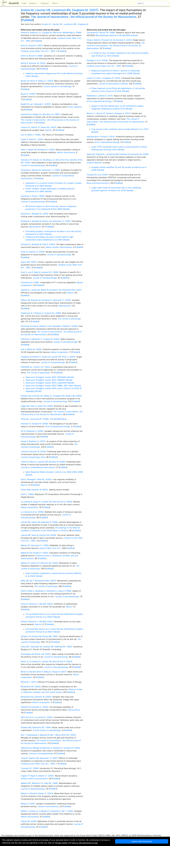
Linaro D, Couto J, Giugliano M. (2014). (104, 78)
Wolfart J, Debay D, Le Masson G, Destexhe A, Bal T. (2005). (47, 811)
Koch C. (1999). (27, 494)
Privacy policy (61, 843)
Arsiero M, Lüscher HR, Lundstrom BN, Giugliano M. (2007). (60, 10)
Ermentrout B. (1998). (30, 282)
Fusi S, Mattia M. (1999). (31, 349)
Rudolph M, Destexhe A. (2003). (35, 707)
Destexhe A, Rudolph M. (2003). (35, 214)
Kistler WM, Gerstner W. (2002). (34, 489)
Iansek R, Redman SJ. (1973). (33, 441)
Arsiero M (46, 24)
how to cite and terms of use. (85, 843)
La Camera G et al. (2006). (32, 512)
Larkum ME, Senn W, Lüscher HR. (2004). (39, 535)
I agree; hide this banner (141, 841)
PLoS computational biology (57, 426)
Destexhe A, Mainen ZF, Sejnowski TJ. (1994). (40, 170)
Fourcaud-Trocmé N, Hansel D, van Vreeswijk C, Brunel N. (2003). (49, 326)
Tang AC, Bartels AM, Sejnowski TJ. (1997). (39, 758)
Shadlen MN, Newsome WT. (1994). (36, 727)
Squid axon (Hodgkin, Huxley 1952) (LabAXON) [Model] (49, 383)
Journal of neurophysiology (33, 165)
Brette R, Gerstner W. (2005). (33, 63)
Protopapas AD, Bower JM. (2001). (36, 654)
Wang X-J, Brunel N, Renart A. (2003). (37, 793)
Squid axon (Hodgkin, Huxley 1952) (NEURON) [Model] (49, 377)
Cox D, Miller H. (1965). (31, 135)
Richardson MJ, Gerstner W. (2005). (36, 697)
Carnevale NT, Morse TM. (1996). (101, 32)
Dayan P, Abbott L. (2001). (32, 139)
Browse (32, 3)
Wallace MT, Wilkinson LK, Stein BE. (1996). (39, 783)
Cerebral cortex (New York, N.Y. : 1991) (38, 51)
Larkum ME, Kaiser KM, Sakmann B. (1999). (39, 522)
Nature (70, 292)
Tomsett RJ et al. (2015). (97, 174)
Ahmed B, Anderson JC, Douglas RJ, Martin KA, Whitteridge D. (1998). (51, 32)
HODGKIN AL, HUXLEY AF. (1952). (36, 367)
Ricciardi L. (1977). (29, 682)
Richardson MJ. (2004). (31, 686)
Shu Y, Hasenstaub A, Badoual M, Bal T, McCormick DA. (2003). (48, 735)
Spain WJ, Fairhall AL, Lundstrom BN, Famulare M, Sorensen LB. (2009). (118, 154)
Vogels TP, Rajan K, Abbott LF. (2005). (37, 776)
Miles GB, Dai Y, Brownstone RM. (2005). (38, 580)
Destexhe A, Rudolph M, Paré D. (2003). (38, 244)
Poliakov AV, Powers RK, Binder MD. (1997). (40, 636)
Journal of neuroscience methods (113, 83)
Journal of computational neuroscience (38, 467)
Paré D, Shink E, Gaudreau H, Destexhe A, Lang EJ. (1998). (46, 591)
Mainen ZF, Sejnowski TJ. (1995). (35, 545)
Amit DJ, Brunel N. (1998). (32, 56)
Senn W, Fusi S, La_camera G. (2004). (37, 717)
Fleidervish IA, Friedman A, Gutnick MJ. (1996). (41, 313)
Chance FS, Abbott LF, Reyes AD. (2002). (39, 127)
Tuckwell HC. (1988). (30, 768)
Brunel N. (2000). (28, 94)
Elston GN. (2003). (29, 262)
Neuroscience (35, 227)
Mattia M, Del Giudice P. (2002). (35, 553)
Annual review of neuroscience (34, 778)
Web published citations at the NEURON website (116, 35)
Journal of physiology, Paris (33, 457)
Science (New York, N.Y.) (50, 548)
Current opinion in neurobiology (57, 86)
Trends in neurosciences (48, 806)
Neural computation (59, 352)
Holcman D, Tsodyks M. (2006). (34, 423)
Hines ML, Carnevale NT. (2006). (35, 419)
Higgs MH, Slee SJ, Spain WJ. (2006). (37, 406)
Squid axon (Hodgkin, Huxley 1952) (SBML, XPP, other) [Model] (53, 385)
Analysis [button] (44, 3)
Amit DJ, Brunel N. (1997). (32, 45)
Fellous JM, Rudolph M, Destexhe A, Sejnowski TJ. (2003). (46, 300)
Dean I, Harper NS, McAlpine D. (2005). (38, 149)
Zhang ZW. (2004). (29, 821)
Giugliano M (83, 24)
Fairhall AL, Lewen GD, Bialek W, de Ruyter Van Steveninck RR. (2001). (51, 290)
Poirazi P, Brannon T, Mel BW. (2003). (37, 604)
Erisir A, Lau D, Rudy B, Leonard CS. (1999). (40, 272)
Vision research (75, 107)
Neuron (48, 130)
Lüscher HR (57, 24)
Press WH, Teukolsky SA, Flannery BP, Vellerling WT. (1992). (47, 646)
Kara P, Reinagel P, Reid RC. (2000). (36, 479)
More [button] (54, 3)
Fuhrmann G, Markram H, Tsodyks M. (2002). (40, 339)
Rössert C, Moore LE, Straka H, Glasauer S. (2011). (109, 113)
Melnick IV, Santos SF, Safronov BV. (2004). (40, 563)
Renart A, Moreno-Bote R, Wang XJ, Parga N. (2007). (44, 672)
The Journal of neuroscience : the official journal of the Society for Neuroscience (83, 16)
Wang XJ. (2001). (28, 803)
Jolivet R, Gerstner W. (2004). (34, 451)
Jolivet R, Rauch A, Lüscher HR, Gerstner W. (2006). (43, 462)
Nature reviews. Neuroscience (59, 247)
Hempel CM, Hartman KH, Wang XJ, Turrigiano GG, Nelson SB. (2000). (51, 396)
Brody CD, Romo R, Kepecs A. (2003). (37, 81)
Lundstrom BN (70, 24)
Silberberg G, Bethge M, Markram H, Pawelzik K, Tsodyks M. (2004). (50, 748)
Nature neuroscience (66, 152)
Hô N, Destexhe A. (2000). (32, 431)
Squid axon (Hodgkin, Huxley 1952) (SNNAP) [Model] (48, 380)
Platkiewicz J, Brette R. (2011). (100, 96)
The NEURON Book (58, 419)
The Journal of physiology (69, 318)
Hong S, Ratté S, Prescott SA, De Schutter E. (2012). (109, 40)
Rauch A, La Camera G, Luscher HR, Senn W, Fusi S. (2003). (47, 661)
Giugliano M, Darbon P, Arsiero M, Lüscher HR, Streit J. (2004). (48, 357)
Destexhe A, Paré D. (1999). (33, 196)
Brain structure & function (98, 183)
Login (24, 3)
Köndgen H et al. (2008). (97, 60)
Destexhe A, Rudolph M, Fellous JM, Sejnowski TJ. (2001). (46, 221)
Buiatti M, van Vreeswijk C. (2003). (36, 104)
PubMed (27, 20)
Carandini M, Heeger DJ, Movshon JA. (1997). (41, 114)
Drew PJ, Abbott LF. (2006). (33, 252)
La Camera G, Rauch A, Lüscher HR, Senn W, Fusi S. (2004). (47, 502)
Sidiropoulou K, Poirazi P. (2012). (101, 136)
